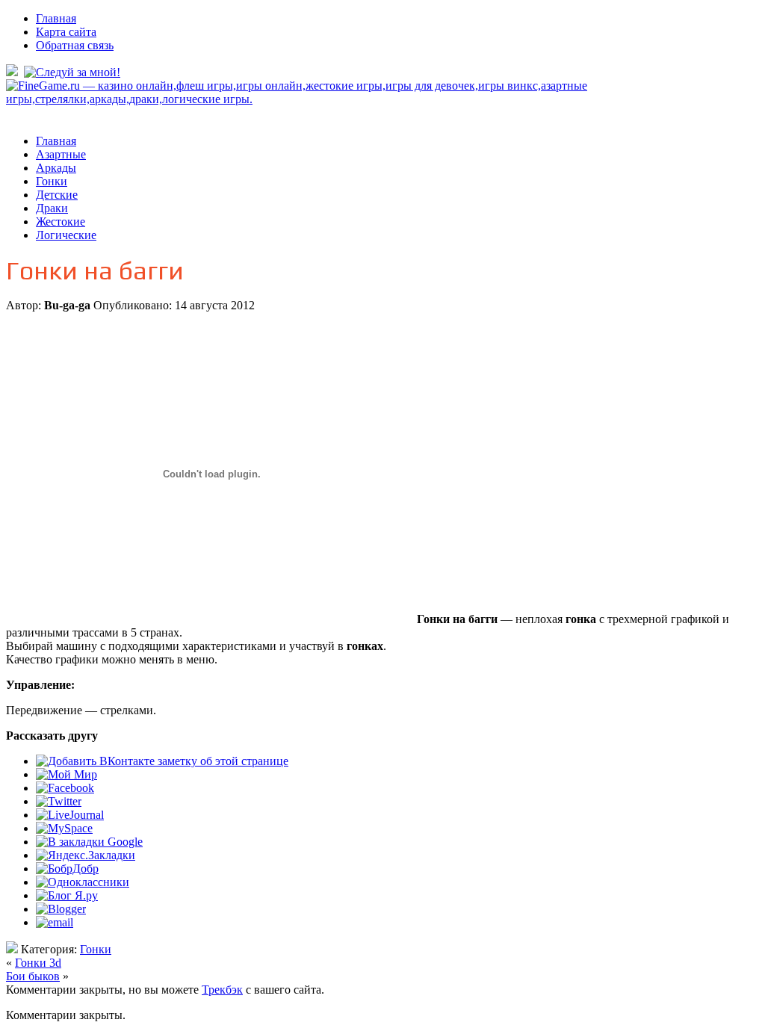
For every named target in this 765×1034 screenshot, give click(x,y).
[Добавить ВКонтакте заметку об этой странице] (162, 761)
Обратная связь (75, 45)
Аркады (56, 167)
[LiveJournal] (70, 814)
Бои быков (33, 976)
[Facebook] (65, 787)
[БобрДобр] (67, 868)
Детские (57, 194)
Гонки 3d (38, 962)
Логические (66, 235)
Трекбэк (222, 989)
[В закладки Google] (89, 841)
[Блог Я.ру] (67, 895)
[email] (54, 922)
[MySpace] (64, 828)
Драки (52, 208)
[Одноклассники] (82, 882)
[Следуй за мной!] (73, 72)
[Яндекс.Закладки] (85, 855)
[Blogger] (61, 909)
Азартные (61, 154)
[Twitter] (58, 801)
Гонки (51, 181)
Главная (56, 18)
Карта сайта (66, 31)
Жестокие (60, 221)
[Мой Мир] (66, 774)
